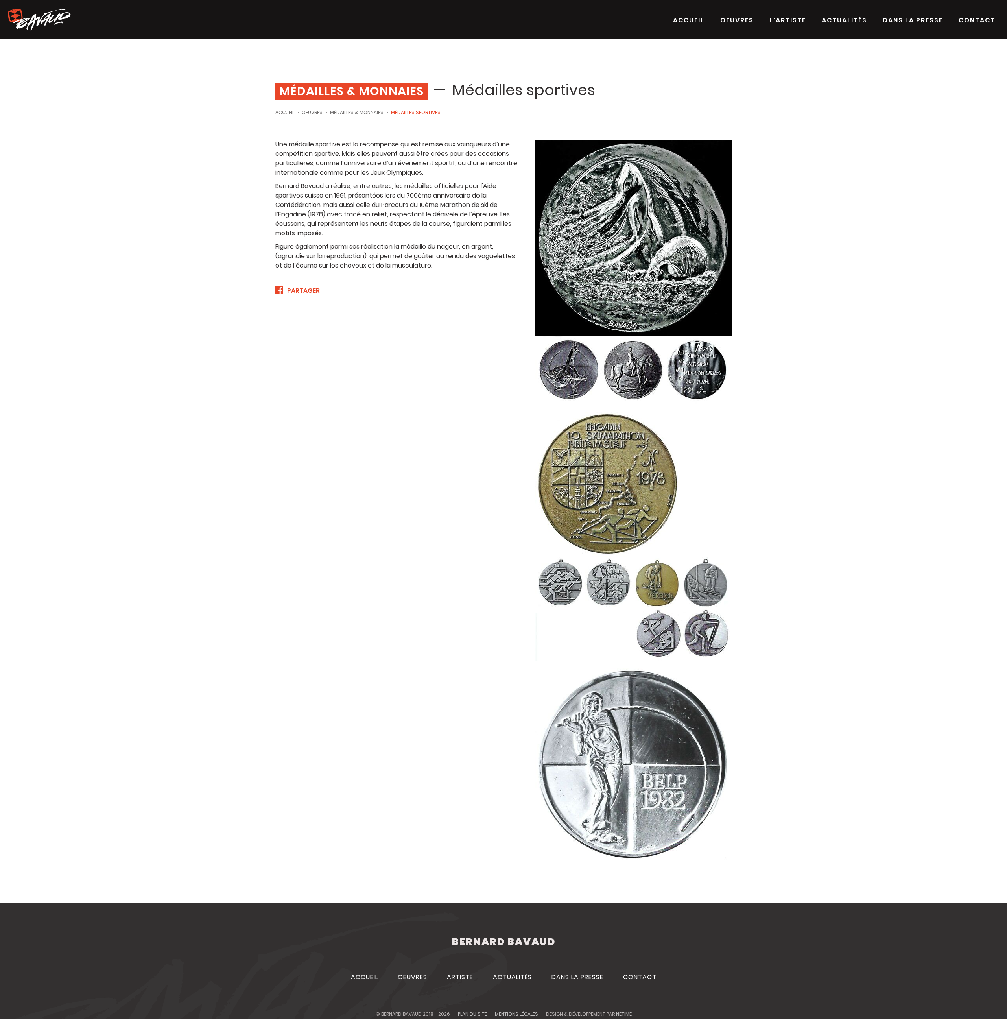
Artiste (460, 977)
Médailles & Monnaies (357, 112)
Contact (977, 20)
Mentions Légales (516, 1014)
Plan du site (472, 1014)
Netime (624, 1014)
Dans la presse (913, 20)
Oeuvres (737, 20)
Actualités (844, 20)
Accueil (689, 20)
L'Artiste (787, 20)
